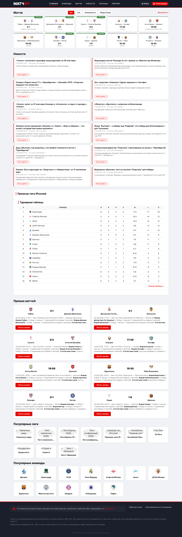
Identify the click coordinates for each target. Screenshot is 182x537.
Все (71, 13)
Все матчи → (163, 13)
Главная (53, 4)
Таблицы (103, 4)
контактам (109, 509)
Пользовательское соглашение (158, 507)
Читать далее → (22, 74)
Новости (90, 4)
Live (78, 13)
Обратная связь (135, 507)
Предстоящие (105, 13)
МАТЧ (21, 3)
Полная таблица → (156, 286)
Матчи (78, 4)
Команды (66, 4)
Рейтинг (116, 4)
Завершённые (90, 13)
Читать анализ (24, 327)
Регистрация (161, 4)
